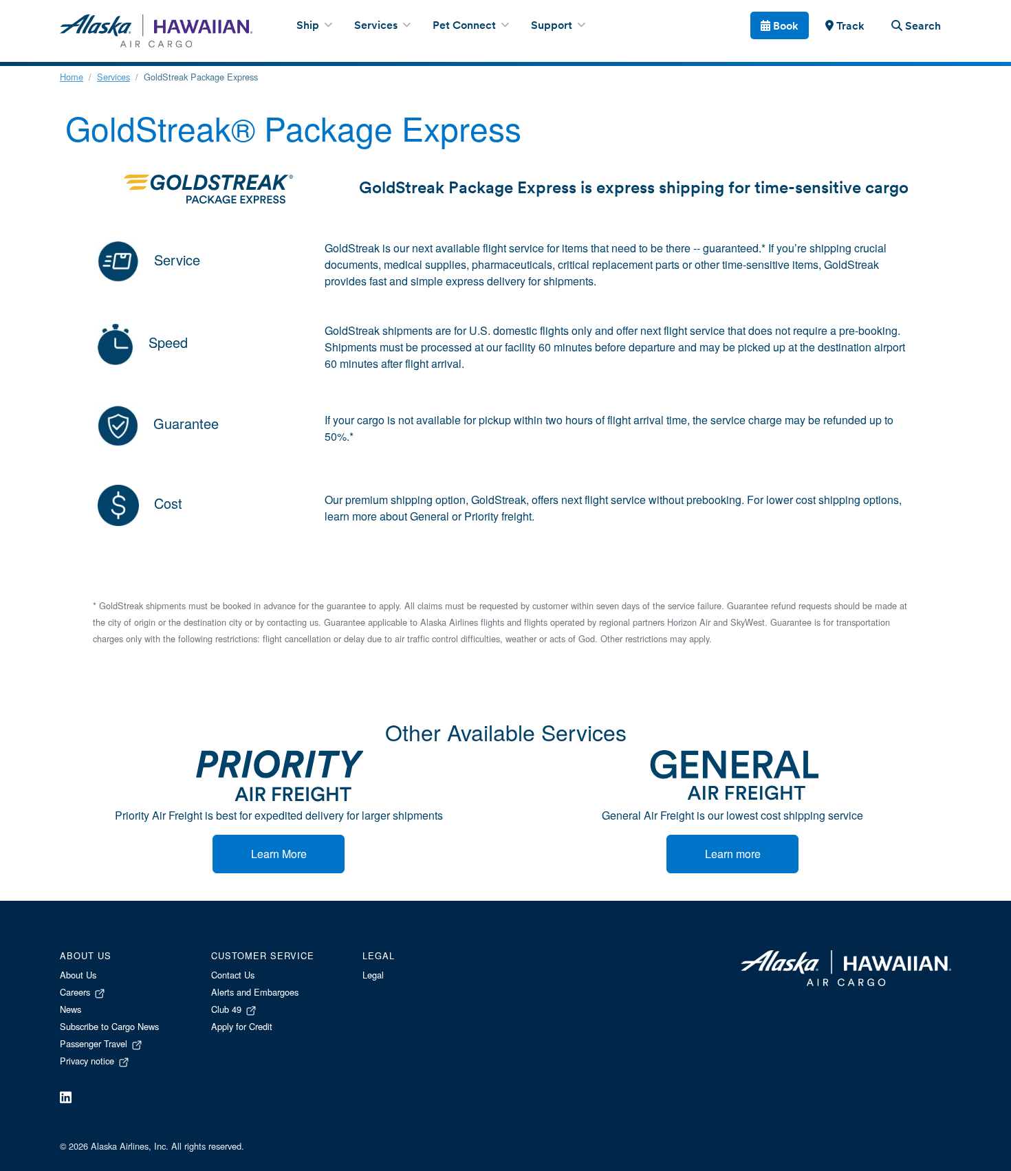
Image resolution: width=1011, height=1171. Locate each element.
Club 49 (227, 1009)
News (70, 1009)
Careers (76, 991)
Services (113, 76)
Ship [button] (309, 26)
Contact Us (232, 974)
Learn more (733, 854)
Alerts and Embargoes (254, 991)
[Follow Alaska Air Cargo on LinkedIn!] (66, 1096)
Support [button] (553, 26)
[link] (844, 25)
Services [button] (377, 26)
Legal (373, 974)
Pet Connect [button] (466, 26)
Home (71, 76)
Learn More (279, 854)
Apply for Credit (241, 1026)
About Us (78, 974)
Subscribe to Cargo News (109, 1026)
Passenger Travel (95, 1043)
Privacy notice (88, 1060)
